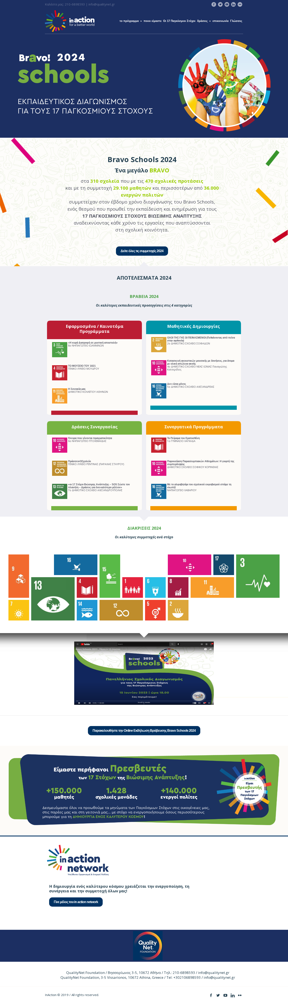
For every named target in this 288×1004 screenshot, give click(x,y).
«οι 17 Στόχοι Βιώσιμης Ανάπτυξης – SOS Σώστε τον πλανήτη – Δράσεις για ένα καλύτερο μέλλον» (99, 486)
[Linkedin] (233, 4)
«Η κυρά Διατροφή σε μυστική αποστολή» (93, 342)
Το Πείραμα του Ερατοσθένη (183, 438)
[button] (18, 576)
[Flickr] (240, 4)
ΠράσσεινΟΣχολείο (79, 461)
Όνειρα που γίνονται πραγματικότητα (90, 438)
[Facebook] (213, 4)
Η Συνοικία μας (77, 389)
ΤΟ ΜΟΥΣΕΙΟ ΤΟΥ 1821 (82, 365)
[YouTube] (227, 4)
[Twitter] (220, 4)
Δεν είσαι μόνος (176, 383)
